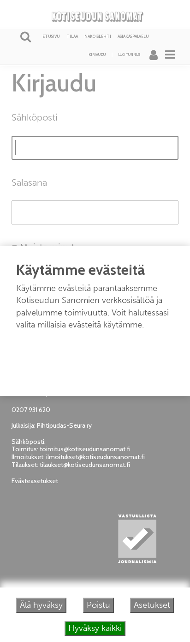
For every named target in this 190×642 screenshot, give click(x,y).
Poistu (98, 605)
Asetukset (152, 605)
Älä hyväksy (41, 605)
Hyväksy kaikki (95, 628)
